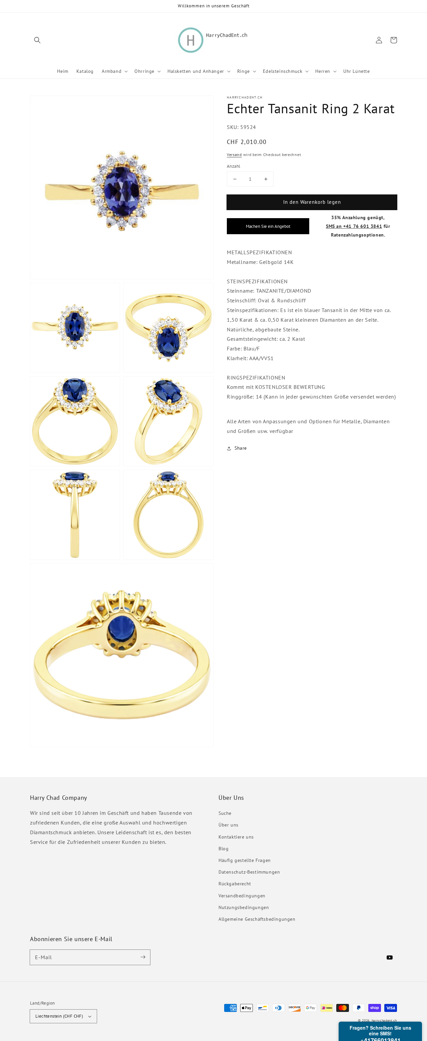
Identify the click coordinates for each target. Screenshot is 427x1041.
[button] (37, 40)
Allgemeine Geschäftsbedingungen (257, 919)
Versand (234, 154)
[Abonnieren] (142, 957)
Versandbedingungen (242, 896)
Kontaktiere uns (236, 837)
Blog (224, 849)
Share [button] (241, 448)
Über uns (229, 825)
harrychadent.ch (384, 1020)
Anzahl (233, 166)
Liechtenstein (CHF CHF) (59, 1016)
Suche (225, 813)
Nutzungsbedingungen (244, 907)
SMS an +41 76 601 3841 (354, 226)
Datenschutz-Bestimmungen (249, 872)
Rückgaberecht (235, 884)
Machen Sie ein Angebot (268, 226)
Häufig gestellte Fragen (245, 860)
